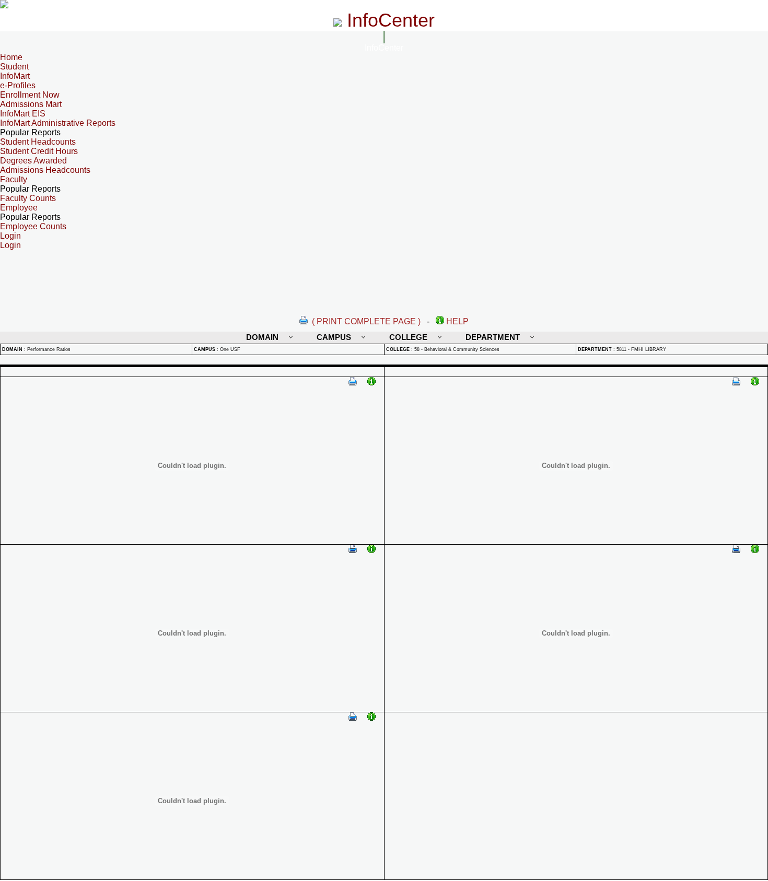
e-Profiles (18, 85)
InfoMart (15, 76)
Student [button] (14, 66)
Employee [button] (19, 207)
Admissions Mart (31, 104)
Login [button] (10, 235)
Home (11, 57)
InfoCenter (384, 47)
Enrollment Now (30, 94)
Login (10, 245)
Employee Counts (33, 226)
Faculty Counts (28, 198)
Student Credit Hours (39, 151)
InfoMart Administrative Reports (57, 123)
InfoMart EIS (22, 113)
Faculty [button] (13, 179)
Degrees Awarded (33, 160)
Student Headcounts (38, 141)
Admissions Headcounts (45, 170)
